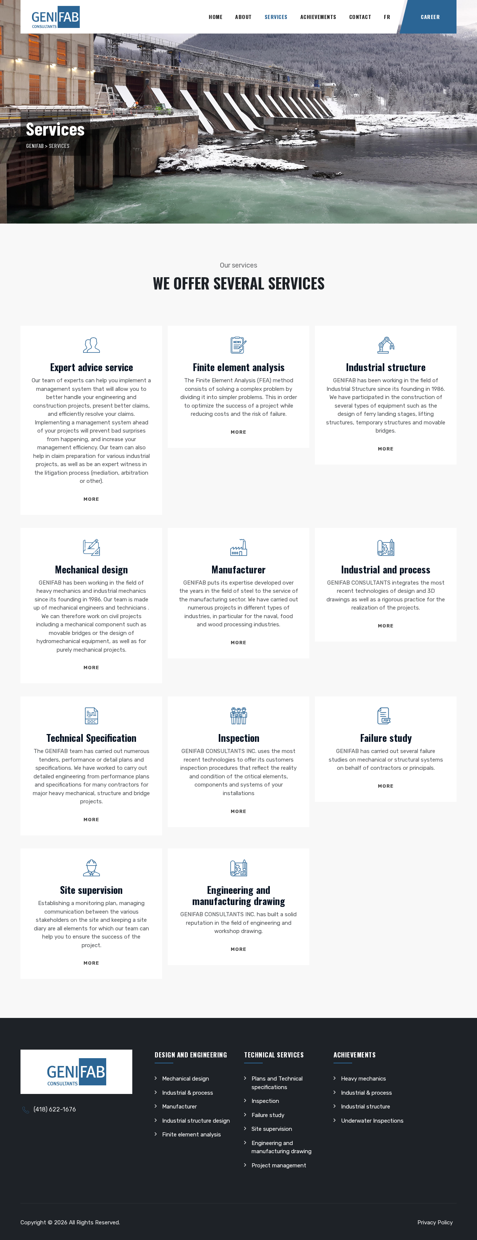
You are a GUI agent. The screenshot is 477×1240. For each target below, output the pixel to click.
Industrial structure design (196, 1120)
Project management (279, 1165)
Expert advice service (91, 367)
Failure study (386, 737)
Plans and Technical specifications (277, 1083)
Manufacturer (238, 569)
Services (276, 16)
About (243, 16)
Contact (360, 16)
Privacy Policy (435, 1222)
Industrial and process (385, 569)
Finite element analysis (239, 367)
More (91, 499)
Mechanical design (91, 569)
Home (215, 16)
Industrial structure (386, 367)
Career (430, 16)
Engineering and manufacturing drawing (238, 895)
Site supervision (91, 889)
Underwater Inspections (372, 1120)
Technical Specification (91, 737)
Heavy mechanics (363, 1078)
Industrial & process (187, 1092)
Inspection (238, 737)
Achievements (318, 16)
